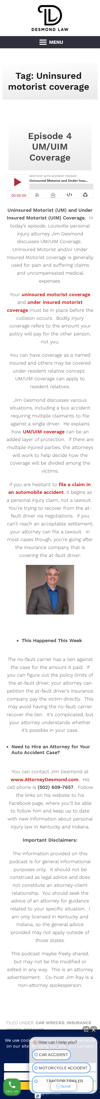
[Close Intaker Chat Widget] (93, 1029)
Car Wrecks (50, 1022)
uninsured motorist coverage (56, 294)
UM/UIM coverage (44, 431)
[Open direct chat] (86, 1029)
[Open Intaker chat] (38, 1096)
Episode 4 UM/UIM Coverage (50, 147)
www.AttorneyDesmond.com (44, 779)
